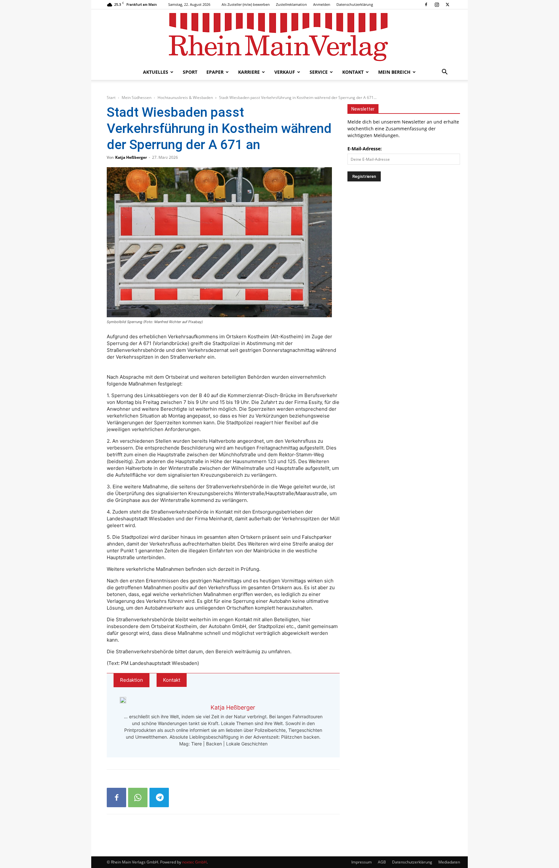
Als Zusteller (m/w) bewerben (246, 4)
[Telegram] (159, 797)
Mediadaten (449, 862)
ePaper (215, 72)
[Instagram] (437, 4)
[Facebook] (426, 4)
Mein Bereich (394, 72)
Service (319, 72)
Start (111, 97)
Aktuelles (155, 72)
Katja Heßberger (131, 157)
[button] (444, 73)
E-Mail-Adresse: (364, 149)
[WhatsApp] (138, 797)
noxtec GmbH (194, 862)
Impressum (361, 862)
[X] (447, 4)
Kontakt (353, 72)
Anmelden (321, 4)
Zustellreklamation (291, 4)
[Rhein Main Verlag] (279, 36)
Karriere (249, 72)
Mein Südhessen (136, 97)
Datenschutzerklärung (354, 4)
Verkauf (284, 72)
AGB (382, 862)
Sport (190, 72)
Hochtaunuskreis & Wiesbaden (185, 97)
